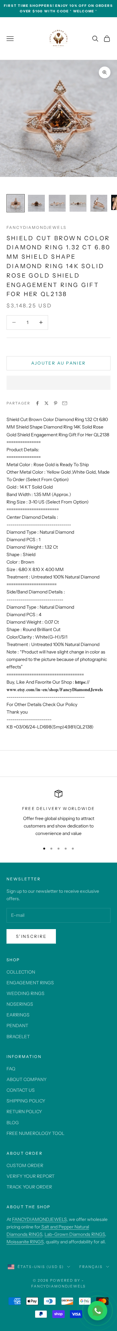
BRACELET (18, 1036)
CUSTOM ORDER (24, 1165)
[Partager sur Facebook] (37, 403)
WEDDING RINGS (25, 993)
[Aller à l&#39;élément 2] (36, 203)
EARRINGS (18, 1015)
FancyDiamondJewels (36, 227)
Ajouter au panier (58, 363)
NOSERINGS (19, 1004)
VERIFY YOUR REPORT (30, 1176)
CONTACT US (20, 1090)
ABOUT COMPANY (26, 1079)
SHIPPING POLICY (25, 1101)
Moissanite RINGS (25, 1242)
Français (91, 1266)
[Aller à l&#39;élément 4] (78, 203)
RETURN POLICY (24, 1111)
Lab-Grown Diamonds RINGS (75, 1234)
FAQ (10, 1069)
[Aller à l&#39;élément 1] (15, 203)
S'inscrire (31, 936)
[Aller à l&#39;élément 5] (99, 203)
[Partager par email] (64, 403)
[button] (58, 383)
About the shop (28, 1206)
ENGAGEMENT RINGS (30, 983)
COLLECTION (20, 972)
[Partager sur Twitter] (46, 403)
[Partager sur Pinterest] (55, 403)
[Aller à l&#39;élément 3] (57, 203)
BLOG (12, 1123)
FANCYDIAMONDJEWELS (39, 1219)
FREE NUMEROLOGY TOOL (35, 1133)
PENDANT (17, 1025)
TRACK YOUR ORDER (29, 1187)
